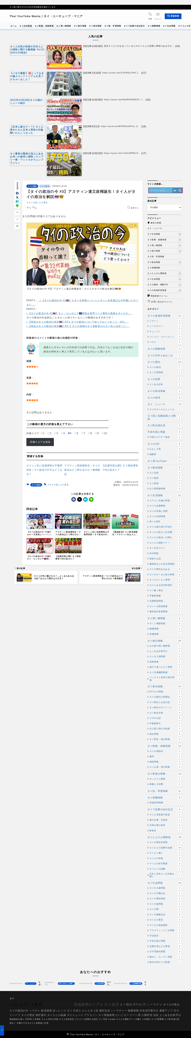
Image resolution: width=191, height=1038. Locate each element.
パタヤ (165, 342)
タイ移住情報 (164, 686)
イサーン (165, 321)
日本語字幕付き (149, 1010)
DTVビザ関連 (165, 691)
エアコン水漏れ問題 (165, 500)
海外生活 (104, 1010)
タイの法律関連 (165, 516)
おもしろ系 (165, 449)
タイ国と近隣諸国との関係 (163, 417)
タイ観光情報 (163, 467)
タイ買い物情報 (163, 618)
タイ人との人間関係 (164, 837)
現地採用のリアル (88, 1004)
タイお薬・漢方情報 (165, 767)
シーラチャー (165, 326)
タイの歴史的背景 (165, 842)
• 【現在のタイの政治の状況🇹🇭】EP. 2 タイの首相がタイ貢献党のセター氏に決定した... (77, 326)
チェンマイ (165, 331)
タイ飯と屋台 (165, 590)
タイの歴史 (32, 186)
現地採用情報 (165, 802)
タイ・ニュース (164, 404)
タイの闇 (165, 909)
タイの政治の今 (19, 1010)
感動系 (165, 454)
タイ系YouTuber (163, 461)
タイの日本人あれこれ (163, 355)
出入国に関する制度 (165, 728)
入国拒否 (146, 1015)
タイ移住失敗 (165, 713)
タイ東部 (165, 483)
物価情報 (165, 628)
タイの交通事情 (165, 506)
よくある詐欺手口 (165, 651)
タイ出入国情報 (165, 656)
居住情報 (165, 734)
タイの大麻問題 (165, 888)
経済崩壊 (46, 1010)
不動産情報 (165, 595)
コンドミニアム (58, 1004)
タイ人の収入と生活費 (165, 532)
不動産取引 (165, 723)
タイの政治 (44, 186)
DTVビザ (139, 1004)
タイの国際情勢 (163, 349)
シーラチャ (154, 1004)
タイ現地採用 (106, 1015)
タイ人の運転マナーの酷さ (129, 1019)
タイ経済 (111, 1004)
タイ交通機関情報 (165, 672)
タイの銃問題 (165, 904)
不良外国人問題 (163, 432)
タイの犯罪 (163, 379)
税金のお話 (165, 558)
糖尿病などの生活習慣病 (165, 564)
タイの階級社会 (165, 914)
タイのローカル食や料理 (165, 574)
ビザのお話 (165, 718)
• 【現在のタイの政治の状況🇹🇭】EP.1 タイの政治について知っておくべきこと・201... (76, 322)
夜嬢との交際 (165, 784)
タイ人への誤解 (165, 869)
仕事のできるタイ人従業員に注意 (32, 1023)
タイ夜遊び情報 (164, 773)
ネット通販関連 (165, 623)
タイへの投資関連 (165, 606)
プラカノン (91, 1015)
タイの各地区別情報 (164, 315)
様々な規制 (165, 521)
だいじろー (122, 1015)
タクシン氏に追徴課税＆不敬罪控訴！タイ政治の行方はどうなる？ (44, 469)
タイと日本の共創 (49, 1019)
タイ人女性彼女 (66, 1019)
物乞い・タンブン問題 (165, 957)
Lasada (111, 1019)
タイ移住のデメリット (165, 707)
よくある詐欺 (165, 384)
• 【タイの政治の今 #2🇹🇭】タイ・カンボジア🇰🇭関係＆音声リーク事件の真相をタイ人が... (78, 313)
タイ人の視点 (171, 1004)
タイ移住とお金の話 (165, 702)
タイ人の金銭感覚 (165, 925)
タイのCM (163, 444)
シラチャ (34, 1010)
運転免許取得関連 (165, 611)
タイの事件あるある (165, 569)
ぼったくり (59, 1010)
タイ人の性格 (165, 858)
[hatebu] (17, 201)
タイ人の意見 (165, 920)
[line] (17, 205)
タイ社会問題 (164, 883)
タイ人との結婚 (56, 1015)
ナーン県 (135, 1015)
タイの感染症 (165, 751)
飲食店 (165, 830)
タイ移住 (126, 1004)
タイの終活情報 (163, 391)
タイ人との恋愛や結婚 (165, 847)
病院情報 (165, 762)
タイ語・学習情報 (164, 791)
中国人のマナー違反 (165, 437)
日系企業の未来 (165, 825)
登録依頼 (173, 16)
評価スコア (32, 433)
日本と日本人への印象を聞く (165, 875)
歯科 (165, 756)
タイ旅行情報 (164, 641)
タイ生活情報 (164, 495)
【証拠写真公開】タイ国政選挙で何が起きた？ (120, 467)
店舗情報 (165, 634)
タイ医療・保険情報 (164, 746)
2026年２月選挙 (33, 1019)
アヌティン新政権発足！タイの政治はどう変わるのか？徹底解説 (82, 469)
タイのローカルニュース (165, 409)
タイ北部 (165, 473)
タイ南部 (165, 478)
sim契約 (146, 1019)
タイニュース (75, 1015)
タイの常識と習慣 (165, 511)
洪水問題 (165, 553)
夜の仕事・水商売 (165, 820)
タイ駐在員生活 (163, 425)
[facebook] (17, 193)
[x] (17, 197)
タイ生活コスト (165, 548)
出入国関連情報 (165, 488)
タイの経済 (163, 397)
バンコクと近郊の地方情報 (165, 678)
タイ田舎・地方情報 (165, 739)
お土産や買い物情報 (165, 646)
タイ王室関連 (165, 372)
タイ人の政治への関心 (165, 537)
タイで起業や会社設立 (163, 809)
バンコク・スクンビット (165, 337)
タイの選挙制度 (165, 898)
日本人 (77, 1010)
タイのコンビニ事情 (165, 580)
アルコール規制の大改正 (86, 1019)
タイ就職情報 (163, 797)
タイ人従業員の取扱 (165, 814)
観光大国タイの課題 (165, 962)
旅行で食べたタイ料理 (165, 667)
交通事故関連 (165, 601)
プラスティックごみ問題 (165, 930)
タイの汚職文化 (165, 893)
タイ (69, 1010)
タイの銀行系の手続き (165, 527)
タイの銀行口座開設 (165, 697)
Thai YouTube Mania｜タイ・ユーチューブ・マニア (46, 16)
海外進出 (41, 1015)
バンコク (19, 1004)
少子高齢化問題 (165, 951)
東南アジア (166, 1010)
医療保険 (133, 1010)
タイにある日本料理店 (165, 585)
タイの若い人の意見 (38, 202)
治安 (155, 1015)
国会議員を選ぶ (17, 1019)
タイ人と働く (165, 853)
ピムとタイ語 (90, 1010)
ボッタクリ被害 (165, 779)
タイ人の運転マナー (165, 543)
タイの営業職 (157, 1019)
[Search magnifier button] (179, 190)
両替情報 (165, 662)
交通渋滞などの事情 (165, 946)
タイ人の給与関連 (165, 863)
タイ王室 (103, 1019)
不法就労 (165, 935)
